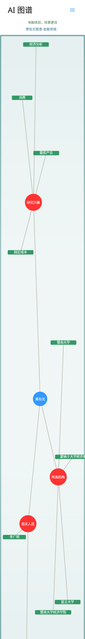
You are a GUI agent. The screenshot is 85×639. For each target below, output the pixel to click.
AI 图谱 (20, 10)
